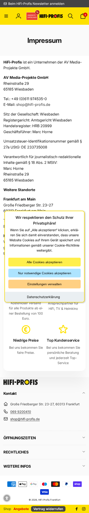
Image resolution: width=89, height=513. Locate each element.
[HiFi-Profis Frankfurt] (20, 383)
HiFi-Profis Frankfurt (49, 499)
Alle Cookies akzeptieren (44, 262)
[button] (6, 16)
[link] (33, 3)
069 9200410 (20, 412)
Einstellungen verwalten (44, 284)
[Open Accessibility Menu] (7, 498)
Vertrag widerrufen (48, 509)
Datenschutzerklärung (43, 297)
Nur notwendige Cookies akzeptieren (44, 273)
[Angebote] (32, 16)
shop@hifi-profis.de (25, 419)
